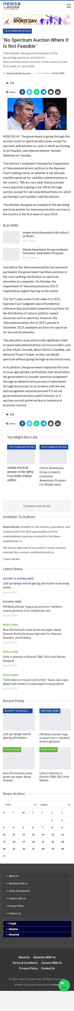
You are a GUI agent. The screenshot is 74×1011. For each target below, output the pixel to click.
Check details (11, 559)
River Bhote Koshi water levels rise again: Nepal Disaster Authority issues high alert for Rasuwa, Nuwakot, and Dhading (32, 633)
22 (53, 841)
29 (53, 848)
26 (23, 848)
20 (33, 841)
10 (4, 834)
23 (62, 841)
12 (23, 834)
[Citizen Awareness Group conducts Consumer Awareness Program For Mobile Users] (11, 254)
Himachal (14, 934)
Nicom (56, 984)
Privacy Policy (16, 906)
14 (43, 834)
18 (14, 841)
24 (4, 848)
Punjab (12, 923)
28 (43, 848)
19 (23, 841)
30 (62, 848)
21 (43, 841)
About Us (14, 876)
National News (12, 601)
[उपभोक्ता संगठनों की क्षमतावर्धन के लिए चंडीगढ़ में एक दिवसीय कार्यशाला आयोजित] (11, 237)
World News (10, 624)
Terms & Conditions (19, 891)
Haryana (13, 929)
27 (33, 848)
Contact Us (15, 913)
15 (53, 834)
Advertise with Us (18, 883)
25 (14, 848)
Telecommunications (17, 31)
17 (4, 841)
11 (14, 834)
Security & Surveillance (18, 578)
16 (62, 834)
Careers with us (17, 898)
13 (33, 834)
